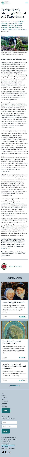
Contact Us (4, 397)
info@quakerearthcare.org (8, 445)
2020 (10, 23)
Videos (3, 404)
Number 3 (4, 29)
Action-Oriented (17, 23)
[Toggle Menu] (27, 3)
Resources (4, 403)
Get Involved (5, 401)
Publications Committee (15, 266)
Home (3, 393)
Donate (5, 410)
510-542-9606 (5, 446)
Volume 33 (24, 29)
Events (3, 399)
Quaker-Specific (12, 29)
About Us (4, 395)
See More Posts (14, 385)
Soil (19, 29)
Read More (22, 316)
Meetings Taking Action (15, 27)
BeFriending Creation (7, 25)
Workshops (4, 406)
